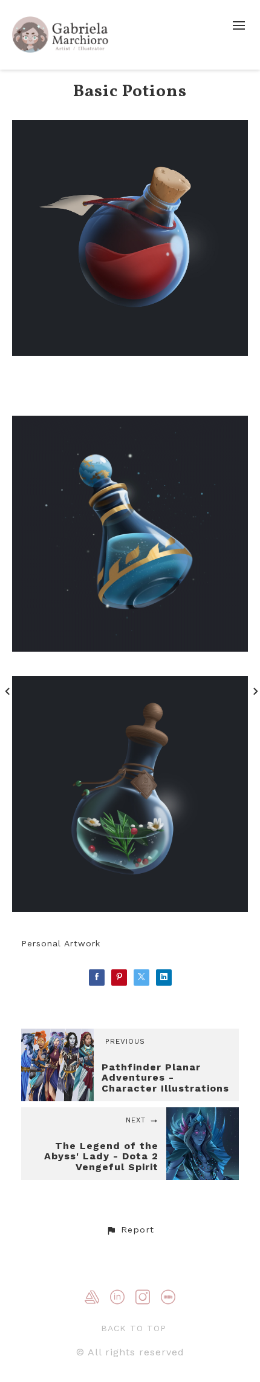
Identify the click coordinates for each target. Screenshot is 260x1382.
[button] (130, 1230)
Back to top (133, 1328)
